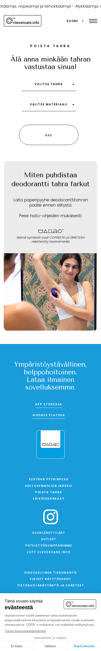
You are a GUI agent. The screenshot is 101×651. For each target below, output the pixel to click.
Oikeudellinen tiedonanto (50, 573)
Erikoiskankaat (48, 499)
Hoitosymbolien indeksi (49, 486)
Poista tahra (48, 492)
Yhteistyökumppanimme (48, 545)
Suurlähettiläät (48, 533)
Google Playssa (48, 415)
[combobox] (49, 86)
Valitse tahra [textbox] (49, 84)
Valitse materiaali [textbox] (49, 104)
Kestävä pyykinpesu (48, 479)
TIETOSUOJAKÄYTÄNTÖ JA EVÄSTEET (50, 585)
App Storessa (48, 404)
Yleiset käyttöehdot (50, 579)
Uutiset (49, 539)
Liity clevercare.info (48, 552)
